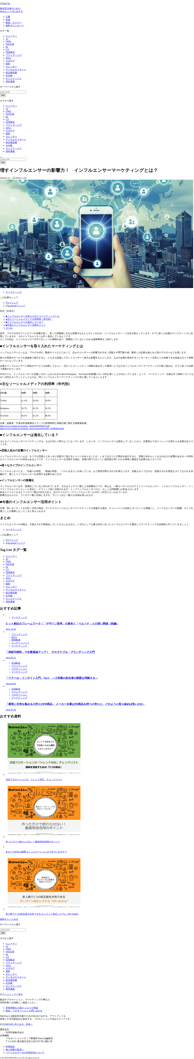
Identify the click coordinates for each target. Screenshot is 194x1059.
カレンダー (11, 66)
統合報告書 (11, 72)
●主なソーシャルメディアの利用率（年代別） (29, 319)
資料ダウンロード (15, 25)
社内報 (9, 75)
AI (7, 39)
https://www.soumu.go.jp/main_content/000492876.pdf (25, 426)
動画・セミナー (14, 22)
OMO (8, 41)
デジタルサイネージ (16, 69)
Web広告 (10, 44)
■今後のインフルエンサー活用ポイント (26, 325)
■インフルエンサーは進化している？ (24, 322)
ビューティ (11, 36)
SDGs (8, 58)
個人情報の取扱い (15, 1049)
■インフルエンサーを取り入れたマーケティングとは (32, 316)
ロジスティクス (14, 78)
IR (7, 47)
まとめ (9, 328)
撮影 (8, 63)
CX (7, 49)
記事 (8, 16)
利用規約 (10, 1046)
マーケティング (14, 292)
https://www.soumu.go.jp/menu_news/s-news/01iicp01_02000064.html (32, 428)
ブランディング (14, 55)
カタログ (10, 61)
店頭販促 (10, 52)
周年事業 (10, 81)
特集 (8, 19)
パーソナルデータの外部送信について (25, 1052)
